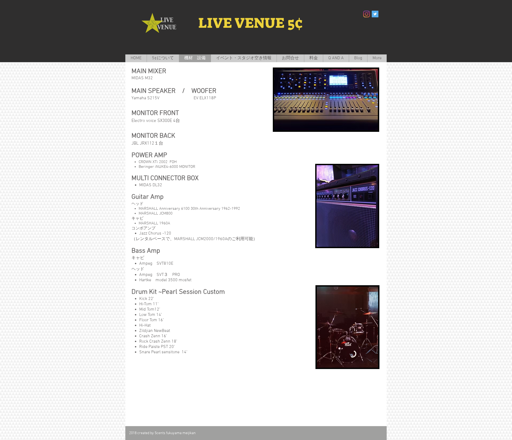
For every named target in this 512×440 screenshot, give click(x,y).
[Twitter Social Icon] (375, 14)
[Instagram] (366, 14)
